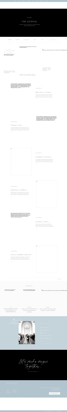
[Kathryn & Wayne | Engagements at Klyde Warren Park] (21, 161)
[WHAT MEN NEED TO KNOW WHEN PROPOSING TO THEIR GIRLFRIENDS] (11, 297)
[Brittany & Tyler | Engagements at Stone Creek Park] (21, 96)
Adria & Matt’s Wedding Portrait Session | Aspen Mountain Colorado (29, 310)
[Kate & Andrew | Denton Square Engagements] (46, 258)
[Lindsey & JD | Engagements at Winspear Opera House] (46, 129)
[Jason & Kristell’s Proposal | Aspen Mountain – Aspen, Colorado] (48, 297)
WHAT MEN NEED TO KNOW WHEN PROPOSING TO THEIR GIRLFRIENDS (9, 72)
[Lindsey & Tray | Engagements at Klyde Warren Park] (21, 226)
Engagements (39, 88)
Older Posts (59, 279)
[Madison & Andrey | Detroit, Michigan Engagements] (46, 194)
